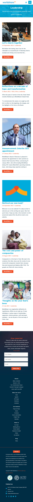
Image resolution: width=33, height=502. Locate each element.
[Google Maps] (15, 496)
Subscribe (16, 368)
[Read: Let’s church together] (16, 32)
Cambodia (16, 403)
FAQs (16, 441)
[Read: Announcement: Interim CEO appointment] (16, 132)
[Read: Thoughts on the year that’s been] (16, 290)
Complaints (11, 472)
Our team (16, 425)
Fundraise (16, 413)
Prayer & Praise (16, 408)
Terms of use (20, 470)
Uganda (16, 397)
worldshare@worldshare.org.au (13, 493)
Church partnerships (16, 415)
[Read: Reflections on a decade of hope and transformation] (16, 75)
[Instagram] (8, 496)
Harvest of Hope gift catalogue (16, 387)
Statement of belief (16, 431)
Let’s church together (12, 43)
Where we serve (16, 392)
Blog (16, 438)
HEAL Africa (15, 91)
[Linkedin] (11, 496)
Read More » (8, 57)
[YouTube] (13, 496)
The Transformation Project (16, 385)
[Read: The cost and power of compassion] (16, 239)
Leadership (18, 45)
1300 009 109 (10, 491)
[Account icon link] (26, 2)
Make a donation (16, 381)
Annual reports (16, 429)
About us (16, 422)
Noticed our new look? (12, 203)
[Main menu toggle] (29, 2)
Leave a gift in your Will (16, 389)
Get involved (16, 406)
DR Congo (16, 399)
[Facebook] (6, 496)
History (16, 433)
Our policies (16, 435)
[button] (16, 451)
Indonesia (16, 401)
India (16, 395)
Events (16, 411)
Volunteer (17, 419)
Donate (16, 378)
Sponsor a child (16, 383)
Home (12, 14)
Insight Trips (16, 417)
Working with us (16, 427)
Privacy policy (16, 350)
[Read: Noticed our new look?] (16, 191)
